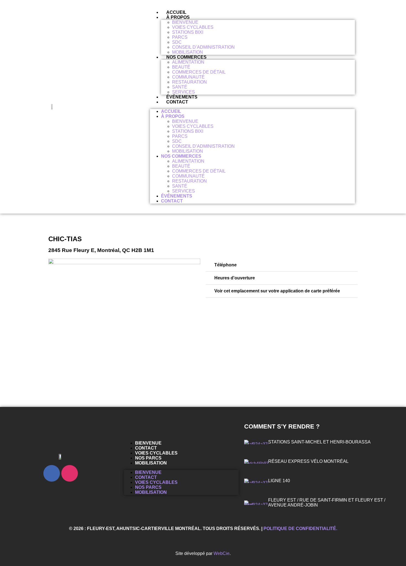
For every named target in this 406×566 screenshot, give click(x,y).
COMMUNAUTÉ (188, 77)
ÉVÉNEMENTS (181, 97)
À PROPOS (178, 17)
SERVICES (183, 92)
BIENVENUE (185, 22)
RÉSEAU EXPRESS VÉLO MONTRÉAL (308, 461)
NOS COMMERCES (186, 57)
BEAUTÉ (181, 67)
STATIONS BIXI (187, 32)
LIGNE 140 (279, 480)
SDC (177, 42)
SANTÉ (179, 87)
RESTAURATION (189, 82)
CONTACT (177, 102)
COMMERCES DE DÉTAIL (199, 72)
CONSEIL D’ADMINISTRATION (203, 47)
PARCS (180, 37)
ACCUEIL (176, 12)
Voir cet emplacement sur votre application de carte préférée (277, 291)
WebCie (221, 553)
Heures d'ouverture (234, 278)
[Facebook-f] (51, 473)
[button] (282, 265)
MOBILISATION (187, 52)
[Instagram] (69, 473)
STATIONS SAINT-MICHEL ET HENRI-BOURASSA (319, 442)
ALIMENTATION (188, 62)
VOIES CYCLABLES (192, 27)
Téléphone (225, 265)
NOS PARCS (148, 458)
